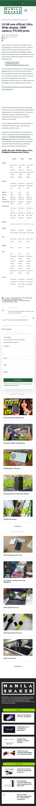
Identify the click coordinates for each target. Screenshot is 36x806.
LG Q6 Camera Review (26, 298)
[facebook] (13, 3)
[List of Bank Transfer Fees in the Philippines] (18, 569)
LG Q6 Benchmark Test (15, 298)
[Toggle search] (32, 10)
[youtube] (22, 3)
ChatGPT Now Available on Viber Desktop (23, 740)
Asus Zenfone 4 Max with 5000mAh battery (17, 65)
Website (5, 372)
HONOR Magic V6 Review (11, 468)
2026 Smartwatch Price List (12, 633)
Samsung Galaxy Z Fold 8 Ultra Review (16, 494)
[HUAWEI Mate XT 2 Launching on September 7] (9, 729)
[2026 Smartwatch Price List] (18, 622)
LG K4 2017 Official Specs (12, 62)
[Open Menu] (25, 10)
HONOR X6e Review (10, 519)
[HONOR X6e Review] (18, 508)
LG (4, 298)
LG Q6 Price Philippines (16, 299)
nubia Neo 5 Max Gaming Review (14, 443)
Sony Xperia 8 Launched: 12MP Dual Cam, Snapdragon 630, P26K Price (24, 783)
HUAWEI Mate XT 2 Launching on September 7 (23, 728)
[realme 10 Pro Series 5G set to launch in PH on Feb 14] (9, 771)
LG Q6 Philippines (6, 299)
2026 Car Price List (9, 658)
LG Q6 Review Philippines (24, 300)
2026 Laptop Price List (11, 607)
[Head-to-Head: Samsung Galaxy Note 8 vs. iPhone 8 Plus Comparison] (9, 798)
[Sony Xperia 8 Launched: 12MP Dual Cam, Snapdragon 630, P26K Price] (9, 784)
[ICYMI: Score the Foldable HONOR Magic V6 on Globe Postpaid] (9, 753)
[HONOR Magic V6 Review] (18, 457)
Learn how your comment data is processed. (17, 384)
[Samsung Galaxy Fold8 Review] (18, 406)
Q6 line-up (8, 47)
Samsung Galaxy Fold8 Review (13, 418)
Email (5, 365)
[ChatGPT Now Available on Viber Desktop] (9, 741)
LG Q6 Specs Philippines (7, 301)
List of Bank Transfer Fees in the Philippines (14, 581)
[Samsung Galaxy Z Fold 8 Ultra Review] (18, 483)
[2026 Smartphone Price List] (18, 544)
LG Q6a (15, 301)
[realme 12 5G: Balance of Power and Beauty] (9, 717)
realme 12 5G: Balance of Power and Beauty (24, 715)
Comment (6, 346)
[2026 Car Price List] (18, 647)
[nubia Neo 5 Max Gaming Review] (18, 432)
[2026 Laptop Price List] (18, 596)
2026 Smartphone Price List (12, 555)
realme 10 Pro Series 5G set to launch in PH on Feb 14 (24, 770)
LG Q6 (7, 298)
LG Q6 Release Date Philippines (9, 300)
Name (5, 358)
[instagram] (19, 3)
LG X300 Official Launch (12, 63)
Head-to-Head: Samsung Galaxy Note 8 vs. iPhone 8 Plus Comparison (24, 797)
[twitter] (16, 3)
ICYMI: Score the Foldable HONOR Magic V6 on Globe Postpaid (24, 752)
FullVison (24, 52)
